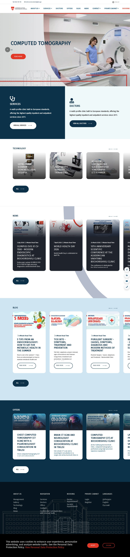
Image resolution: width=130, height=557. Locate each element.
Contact (43, 508)
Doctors (43, 502)
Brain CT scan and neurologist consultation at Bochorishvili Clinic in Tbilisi (66, 441)
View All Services (20, 125)
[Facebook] (126, 269)
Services (43, 499)
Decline (108, 545)
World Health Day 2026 (64, 248)
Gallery (16, 502)
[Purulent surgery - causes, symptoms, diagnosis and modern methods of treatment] (102, 320)
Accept (93, 545)
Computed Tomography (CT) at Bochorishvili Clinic (103, 438)
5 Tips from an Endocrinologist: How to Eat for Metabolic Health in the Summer (29, 345)
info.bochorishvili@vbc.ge (33, 2)
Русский (106, 505)
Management (18, 499)
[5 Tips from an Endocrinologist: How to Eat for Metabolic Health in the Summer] (29, 320)
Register (88, 502)
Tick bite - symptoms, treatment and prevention (62, 343)
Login (87, 499)
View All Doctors (80, 123)
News (15, 511)
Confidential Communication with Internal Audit (51, 512)
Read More (18, 56)
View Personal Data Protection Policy (44, 547)
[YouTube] (126, 281)
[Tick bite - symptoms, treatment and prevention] (66, 320)
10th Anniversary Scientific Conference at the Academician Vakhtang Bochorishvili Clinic (103, 254)
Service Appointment (72, 505)
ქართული (107, 499)
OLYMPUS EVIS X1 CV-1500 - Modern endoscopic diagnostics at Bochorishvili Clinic (29, 252)
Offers (42, 505)
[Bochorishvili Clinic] (19, 8)
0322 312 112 (18, 2)
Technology (17, 505)
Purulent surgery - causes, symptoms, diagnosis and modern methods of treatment (103, 345)
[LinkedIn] (126, 275)
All (17, 189)
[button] (122, 49)
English (117, 2)
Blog (15, 508)
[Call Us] (126, 286)
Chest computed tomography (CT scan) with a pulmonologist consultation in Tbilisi (26, 442)
